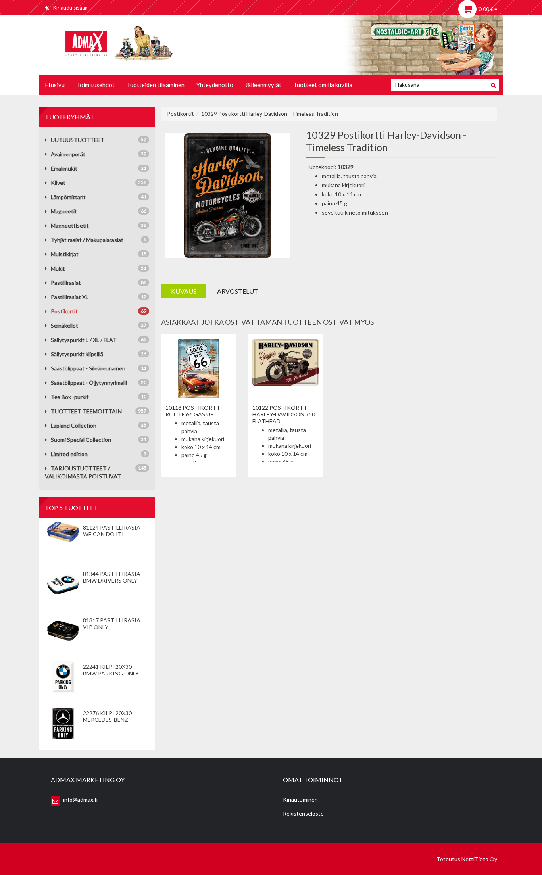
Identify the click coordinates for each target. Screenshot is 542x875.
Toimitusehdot (96, 84)
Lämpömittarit (68, 197)
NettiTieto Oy (479, 859)
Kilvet (58, 182)
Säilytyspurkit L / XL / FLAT (84, 339)
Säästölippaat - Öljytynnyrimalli (89, 382)
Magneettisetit (70, 225)
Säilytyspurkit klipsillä (77, 354)
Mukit (58, 268)
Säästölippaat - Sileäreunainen (88, 368)
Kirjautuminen (300, 799)
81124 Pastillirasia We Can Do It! (111, 530)
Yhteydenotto (214, 84)
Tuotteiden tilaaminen (156, 84)
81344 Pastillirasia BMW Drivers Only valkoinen (111, 580)
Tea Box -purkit (70, 396)
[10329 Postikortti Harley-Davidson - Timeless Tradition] (227, 194)
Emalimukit (64, 168)
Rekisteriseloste (303, 813)
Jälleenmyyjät (263, 84)
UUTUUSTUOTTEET (77, 139)
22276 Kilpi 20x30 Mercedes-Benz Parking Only (107, 720)
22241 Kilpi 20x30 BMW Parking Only (111, 670)
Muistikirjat (65, 254)
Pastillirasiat (66, 282)
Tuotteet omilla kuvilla (322, 84)
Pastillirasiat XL (69, 297)
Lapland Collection (73, 425)
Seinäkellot (64, 325)
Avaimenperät (68, 154)
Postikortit (64, 311)
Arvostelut (237, 291)
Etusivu (55, 84)
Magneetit (64, 211)
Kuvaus (183, 291)
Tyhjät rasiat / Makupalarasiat (87, 239)
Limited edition (69, 454)
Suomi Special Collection (81, 439)
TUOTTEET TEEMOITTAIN (86, 411)
